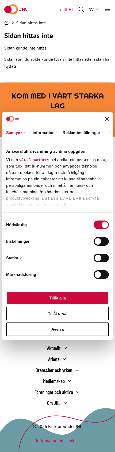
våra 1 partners (34, 159)
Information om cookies (57, 440)
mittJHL (67, 9)
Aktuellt (53, 348)
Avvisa (57, 329)
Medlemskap (54, 381)
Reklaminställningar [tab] (81, 132)
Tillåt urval (57, 313)
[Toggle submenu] (65, 348)
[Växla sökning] (81, 9)
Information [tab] (44, 132)
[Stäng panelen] (107, 119)
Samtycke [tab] (15, 132)
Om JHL (53, 403)
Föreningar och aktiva (53, 392)
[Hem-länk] (15, 9)
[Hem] (6, 23)
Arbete (54, 359)
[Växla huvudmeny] (107, 9)
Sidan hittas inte (31, 22)
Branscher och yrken (54, 370)
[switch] (101, 241)
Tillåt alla (57, 298)
